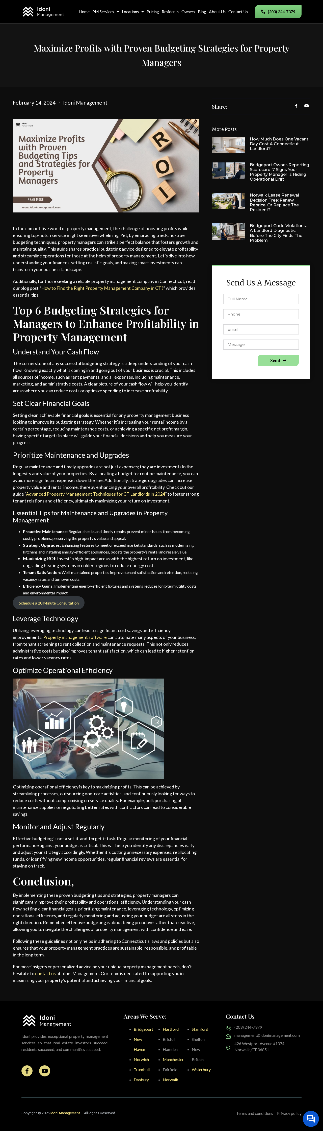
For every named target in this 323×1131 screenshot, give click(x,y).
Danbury (141, 1079)
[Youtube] (44, 1070)
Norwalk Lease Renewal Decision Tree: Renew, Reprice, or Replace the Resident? (274, 202)
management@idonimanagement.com (267, 1035)
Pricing (153, 11)
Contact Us (238, 11)
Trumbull (142, 1069)
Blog (202, 11)
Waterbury (201, 1069)
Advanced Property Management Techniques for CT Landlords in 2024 (95, 494)
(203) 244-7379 (248, 1027)
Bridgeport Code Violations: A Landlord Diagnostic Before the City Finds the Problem (278, 233)
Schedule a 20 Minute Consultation (49, 602)
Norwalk (170, 1079)
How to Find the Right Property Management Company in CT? (102, 288)
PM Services (103, 11)
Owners (188, 11)
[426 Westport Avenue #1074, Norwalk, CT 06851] (228, 1047)
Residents (170, 11)
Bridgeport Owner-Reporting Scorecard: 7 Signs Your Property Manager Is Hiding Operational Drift (279, 172)
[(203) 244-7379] (228, 1028)
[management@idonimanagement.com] (228, 1036)
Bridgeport (143, 1029)
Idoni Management (65, 1113)
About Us (217, 11)
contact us (45, 973)
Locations (130, 11)
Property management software (75, 637)
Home (84, 11)
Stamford (200, 1029)
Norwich (141, 1059)
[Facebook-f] (27, 1070)
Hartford (171, 1029)
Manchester (173, 1059)
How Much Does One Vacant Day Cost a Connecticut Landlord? (279, 144)
